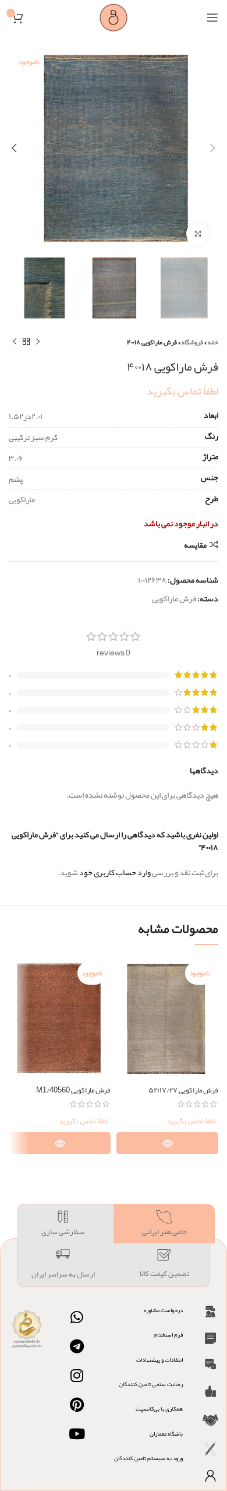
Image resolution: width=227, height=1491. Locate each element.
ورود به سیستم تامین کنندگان (148, 1458)
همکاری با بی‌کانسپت (159, 1409)
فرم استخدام (168, 1335)
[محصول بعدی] (14, 342)
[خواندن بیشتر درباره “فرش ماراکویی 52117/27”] (167, 1143)
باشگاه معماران (166, 1434)
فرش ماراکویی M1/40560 (73, 1090)
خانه (213, 342)
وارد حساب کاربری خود (115, 872)
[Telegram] (76, 1346)
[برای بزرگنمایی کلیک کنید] (198, 233)
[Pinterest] (76, 1404)
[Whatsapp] (76, 1317)
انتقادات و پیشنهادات (159, 1360)
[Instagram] (76, 1375)
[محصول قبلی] (38, 342)
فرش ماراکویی (174, 598)
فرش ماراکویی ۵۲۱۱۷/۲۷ (183, 1090)
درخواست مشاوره (163, 1310)
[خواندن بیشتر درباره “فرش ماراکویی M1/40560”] (60, 1143)
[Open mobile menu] (212, 17)
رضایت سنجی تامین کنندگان (151, 1384)
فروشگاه (192, 342)
